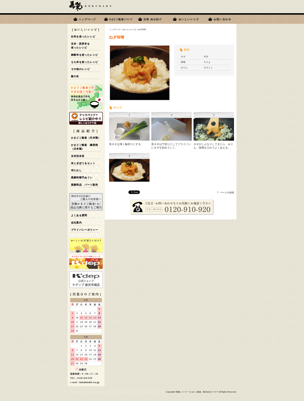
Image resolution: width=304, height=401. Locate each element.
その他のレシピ (80, 69)
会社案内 (76, 222)
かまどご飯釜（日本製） (86, 137)
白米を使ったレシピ (83, 36)
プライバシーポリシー (84, 229)
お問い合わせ (219, 18)
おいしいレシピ (186, 18)
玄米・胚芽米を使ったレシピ (80, 45)
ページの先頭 (227, 192)
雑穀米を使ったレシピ (84, 55)
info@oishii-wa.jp (89, 382)
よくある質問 (79, 215)
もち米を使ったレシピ (84, 62)
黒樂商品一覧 (152, 18)
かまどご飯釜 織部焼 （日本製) (84, 147)
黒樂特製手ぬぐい (82, 177)
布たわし (76, 170)
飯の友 (75, 76)
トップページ (84, 18)
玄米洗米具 (78, 156)
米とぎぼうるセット (83, 163)
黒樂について (118, 18)
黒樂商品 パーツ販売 (84, 184)
